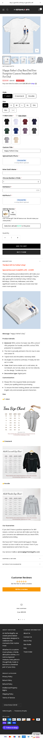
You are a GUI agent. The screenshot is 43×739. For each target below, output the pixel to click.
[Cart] (39, 10)
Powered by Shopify (21, 711)
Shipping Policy (8, 694)
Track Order (28, 652)
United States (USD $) (10, 705)
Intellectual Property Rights (10, 689)
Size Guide (27, 644)
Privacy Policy (7, 677)
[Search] (7, 10)
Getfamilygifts (8, 66)
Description (7, 261)
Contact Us (28, 637)
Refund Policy (7, 684)
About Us (27, 633)
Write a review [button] (21, 589)
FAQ (25, 648)
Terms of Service (9, 698)
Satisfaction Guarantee (12, 564)
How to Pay (28, 641)
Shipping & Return (9, 558)
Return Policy (7, 680)
